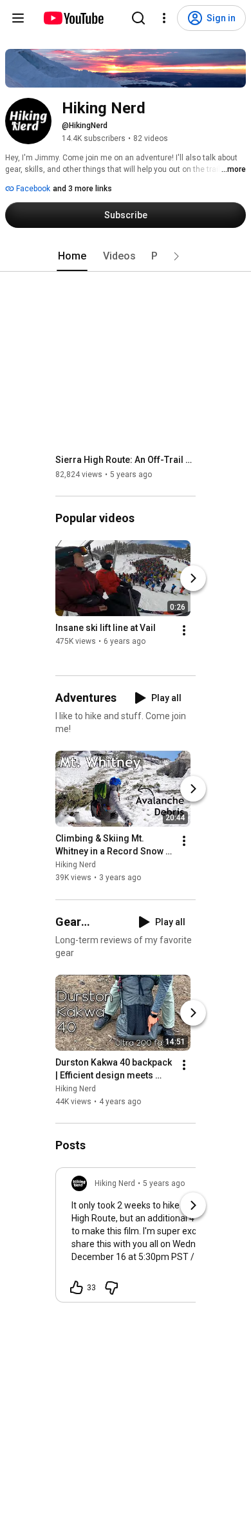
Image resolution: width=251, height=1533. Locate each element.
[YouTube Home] (73, 18)
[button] (176, 256)
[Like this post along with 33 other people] (76, 1287)
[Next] (193, 578)
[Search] (138, 18)
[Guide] (18, 18)
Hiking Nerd (75, 865)
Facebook (32, 188)
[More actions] (184, 630)
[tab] (72, 256)
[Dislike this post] (111, 1287)
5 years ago (164, 1183)
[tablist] (125, 256)
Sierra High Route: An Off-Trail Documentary (125, 460)
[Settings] (164, 18)
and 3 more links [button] (82, 188)
